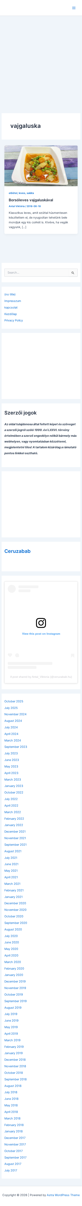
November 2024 (15, 714)
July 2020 (11, 936)
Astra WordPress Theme (63, 1195)
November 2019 (15, 988)
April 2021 (11, 877)
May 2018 (11, 1105)
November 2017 (15, 1144)
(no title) (10, 294)
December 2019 (15, 981)
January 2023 (13, 786)
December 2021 (15, 831)
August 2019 (12, 1007)
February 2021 (14, 890)
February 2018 (14, 1125)
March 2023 (12, 779)
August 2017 (12, 1164)
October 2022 (13, 792)
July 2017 (10, 1170)
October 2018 (13, 1073)
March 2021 (12, 884)
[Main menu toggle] (74, 8)
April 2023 (11, 773)
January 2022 (13, 825)
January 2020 (13, 975)
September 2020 (15, 923)
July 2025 (11, 708)
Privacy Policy (13, 320)
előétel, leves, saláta (21, 193)
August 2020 (13, 929)
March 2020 (12, 962)
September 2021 (15, 844)
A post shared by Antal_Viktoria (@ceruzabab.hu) (41, 676)
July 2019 (10, 1014)
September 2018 (15, 1079)
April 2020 (11, 955)
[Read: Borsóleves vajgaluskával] (40, 165)
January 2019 (13, 1053)
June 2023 (11, 760)
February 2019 (14, 1047)
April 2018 (11, 1112)
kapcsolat (11, 307)
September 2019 (15, 1001)
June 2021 (11, 864)
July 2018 (10, 1092)
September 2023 (15, 747)
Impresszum (12, 301)
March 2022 (12, 812)
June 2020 (11, 942)
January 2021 (13, 897)
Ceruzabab (17, 551)
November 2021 (15, 838)
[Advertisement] (41, 59)
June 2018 (11, 1099)
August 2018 (12, 1086)
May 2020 (11, 949)
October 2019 (13, 994)
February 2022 (14, 818)
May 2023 (11, 766)
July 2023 (11, 753)
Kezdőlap (10, 314)
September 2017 (15, 1157)
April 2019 (11, 1033)
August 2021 (12, 851)
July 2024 (11, 727)
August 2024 (13, 721)
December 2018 (15, 1059)
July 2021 (10, 858)
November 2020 (15, 910)
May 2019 (11, 1027)
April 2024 (11, 734)
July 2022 (11, 799)
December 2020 (15, 903)
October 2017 (13, 1151)
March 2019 (12, 1040)
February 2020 (14, 968)
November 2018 (15, 1066)
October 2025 (13, 701)
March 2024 (12, 740)
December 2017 (14, 1138)
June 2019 (11, 1020)
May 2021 (11, 870)
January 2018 (13, 1131)
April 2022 (11, 805)
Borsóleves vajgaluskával (31, 200)
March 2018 (12, 1118)
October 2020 (13, 916)
